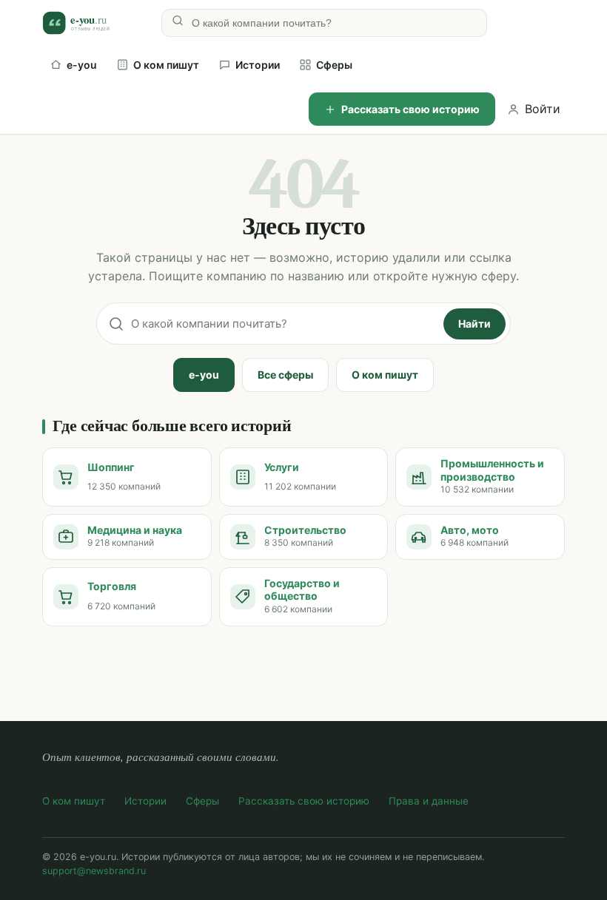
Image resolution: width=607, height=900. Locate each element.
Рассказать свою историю (410, 109)
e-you (82, 64)
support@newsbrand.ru (94, 870)
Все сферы (285, 374)
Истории (257, 64)
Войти (542, 108)
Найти (474, 323)
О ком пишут (166, 64)
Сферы (334, 64)
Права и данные (429, 801)
